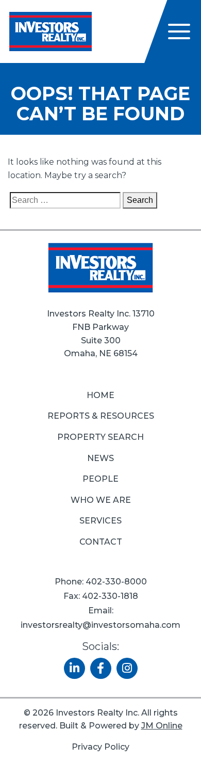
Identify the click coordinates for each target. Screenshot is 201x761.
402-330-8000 (116, 581)
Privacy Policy (100, 747)
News (100, 458)
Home (100, 395)
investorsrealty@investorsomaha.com (100, 625)
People (100, 479)
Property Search (100, 437)
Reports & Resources (100, 416)
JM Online (161, 726)
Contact (100, 542)
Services (100, 521)
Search (140, 200)
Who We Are (101, 500)
